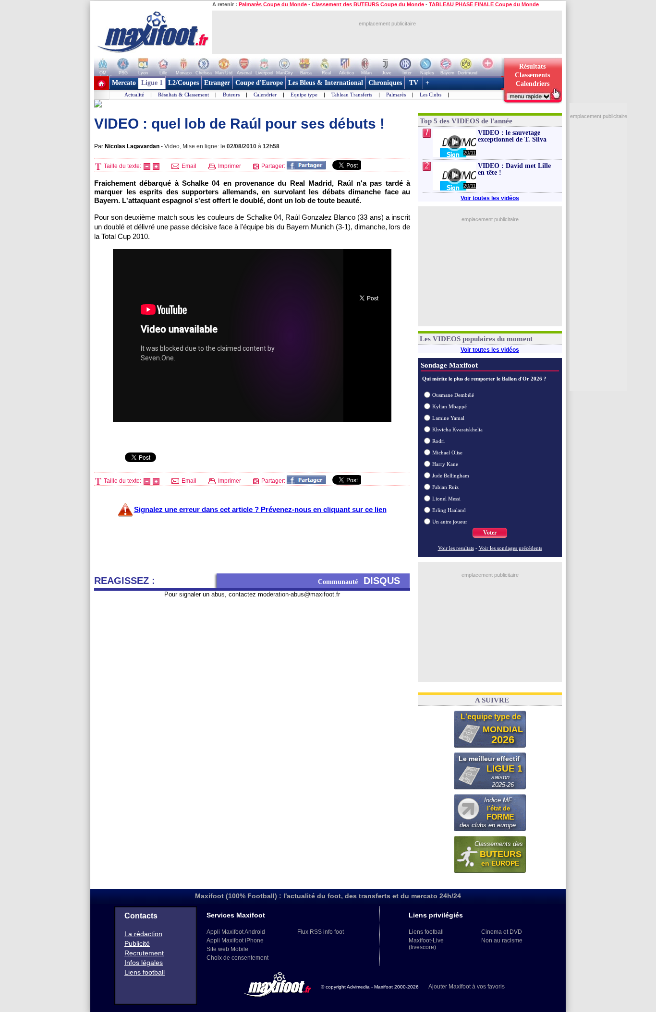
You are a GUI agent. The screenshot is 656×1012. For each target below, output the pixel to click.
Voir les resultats (456, 548)
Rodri (438, 441)
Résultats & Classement (183, 94)
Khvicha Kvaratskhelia (457, 429)
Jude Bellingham (450, 475)
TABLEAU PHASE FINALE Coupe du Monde (484, 4)
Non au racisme (501, 940)
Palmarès (396, 94)
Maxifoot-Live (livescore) (426, 944)
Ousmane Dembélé (453, 395)
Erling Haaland (449, 510)
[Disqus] (252, 718)
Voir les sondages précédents (510, 548)
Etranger (217, 82)
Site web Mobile (227, 949)
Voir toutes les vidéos (490, 198)
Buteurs (231, 94)
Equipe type (304, 94)
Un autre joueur (449, 521)
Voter (490, 532)
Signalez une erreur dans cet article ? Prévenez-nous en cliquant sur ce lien (260, 509)
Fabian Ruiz (445, 487)
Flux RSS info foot (320, 932)
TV (413, 82)
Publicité (137, 943)
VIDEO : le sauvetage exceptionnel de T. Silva (512, 136)
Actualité (134, 94)
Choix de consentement (237, 957)
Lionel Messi (446, 498)
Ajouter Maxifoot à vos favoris (466, 986)
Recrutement (144, 953)
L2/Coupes (183, 82)
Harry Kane (445, 464)
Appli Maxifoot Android (236, 932)
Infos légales (143, 962)
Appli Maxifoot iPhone (235, 940)
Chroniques (385, 82)
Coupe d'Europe (259, 82)
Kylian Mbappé (449, 406)
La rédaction (143, 934)
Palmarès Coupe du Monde (273, 4)
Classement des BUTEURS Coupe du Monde (368, 4)
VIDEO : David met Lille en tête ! (514, 169)
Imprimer (229, 166)
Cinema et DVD (501, 932)
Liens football (144, 972)
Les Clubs (430, 94)
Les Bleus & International (325, 82)
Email (188, 166)
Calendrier (265, 94)
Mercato (124, 82)
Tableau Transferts (351, 94)
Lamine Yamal (448, 418)
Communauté (359, 580)
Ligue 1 (152, 82)
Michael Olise (447, 452)
